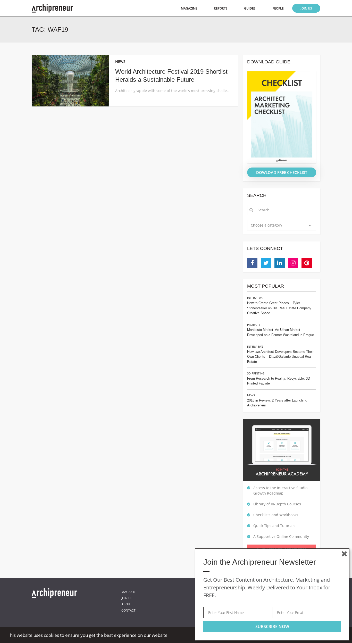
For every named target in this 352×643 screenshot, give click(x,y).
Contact (128, 610)
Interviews (255, 298)
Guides (250, 8)
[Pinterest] (306, 263)
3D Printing (255, 373)
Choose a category (266, 225)
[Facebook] (252, 263)
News (251, 395)
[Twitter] (266, 263)
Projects (253, 325)
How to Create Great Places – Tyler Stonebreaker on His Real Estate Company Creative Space (279, 308)
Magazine (189, 8)
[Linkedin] (279, 263)
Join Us (306, 8)
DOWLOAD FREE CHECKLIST (281, 172)
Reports (221, 8)
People (278, 8)
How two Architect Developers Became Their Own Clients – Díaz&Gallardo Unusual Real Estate (280, 357)
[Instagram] (293, 263)
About (126, 604)
